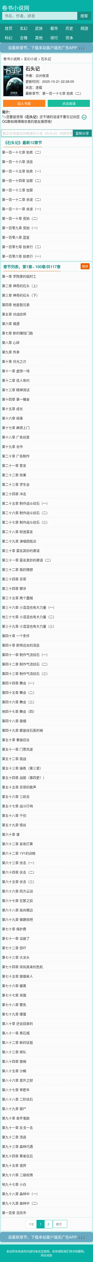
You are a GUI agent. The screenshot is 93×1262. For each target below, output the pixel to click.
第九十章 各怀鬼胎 (16, 1118)
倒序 (85, 266)
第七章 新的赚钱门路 (17, 333)
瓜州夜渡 (42, 75)
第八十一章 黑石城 (16, 1033)
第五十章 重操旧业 (16, 739)
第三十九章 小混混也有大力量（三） (29, 626)
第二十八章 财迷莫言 (17, 531)
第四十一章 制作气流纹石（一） (26, 654)
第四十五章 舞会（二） (19, 692)
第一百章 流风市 (14, 1212)
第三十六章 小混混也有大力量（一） (29, 607)
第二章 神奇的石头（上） (21, 285)
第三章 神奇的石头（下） (21, 295)
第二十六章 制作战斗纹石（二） (26, 512)
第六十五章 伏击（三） (19, 881)
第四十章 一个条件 (16, 635)
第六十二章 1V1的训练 (19, 853)
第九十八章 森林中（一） (21, 1193)
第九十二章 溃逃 (14, 1137)
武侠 (39, 28)
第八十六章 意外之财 (17, 1080)
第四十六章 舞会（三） (19, 701)
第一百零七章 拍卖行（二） (22, 246)
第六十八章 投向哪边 (17, 910)
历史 (69, 28)
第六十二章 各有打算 (17, 843)
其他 (39, 37)
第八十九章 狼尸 (14, 1108)
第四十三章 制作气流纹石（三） (26, 673)
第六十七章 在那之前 (17, 900)
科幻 (8, 37)
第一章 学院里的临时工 (19, 276)
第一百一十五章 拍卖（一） (22, 171)
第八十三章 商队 (14, 1051)
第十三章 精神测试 (16, 389)
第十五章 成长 (12, 408)
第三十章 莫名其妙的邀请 (21, 550)
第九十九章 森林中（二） (21, 1203)
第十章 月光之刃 (14, 361)
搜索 (84, 15)
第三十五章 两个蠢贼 (17, 597)
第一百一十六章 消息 (17, 161)
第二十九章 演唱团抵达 (19, 541)
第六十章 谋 (11, 834)
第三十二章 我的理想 (17, 569)
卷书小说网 (15, 8)
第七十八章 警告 (14, 1004)
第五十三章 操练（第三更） (22, 768)
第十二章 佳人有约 (16, 380)
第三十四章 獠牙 (14, 588)
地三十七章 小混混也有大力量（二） (29, 616)
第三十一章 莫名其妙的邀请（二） (27, 560)
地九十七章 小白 (14, 1184)
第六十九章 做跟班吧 (17, 919)
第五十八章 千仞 (14, 815)
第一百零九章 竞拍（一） (21, 227)
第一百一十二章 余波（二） (22, 199)
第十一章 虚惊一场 (16, 370)
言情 (23, 37)
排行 (54, 37)
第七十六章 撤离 (14, 985)
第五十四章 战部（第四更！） (24, 777)
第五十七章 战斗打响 (17, 805)
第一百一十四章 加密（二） (22, 180)
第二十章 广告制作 (16, 456)
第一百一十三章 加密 (17, 190)
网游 (84, 28)
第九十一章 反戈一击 (17, 1127)
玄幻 (23, 28)
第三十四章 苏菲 (14, 578)
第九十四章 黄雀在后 (17, 1155)
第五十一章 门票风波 (17, 749)
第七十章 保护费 (14, 928)
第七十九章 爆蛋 (14, 1014)
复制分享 (82, 133)
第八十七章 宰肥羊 (16, 1089)
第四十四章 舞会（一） (19, 683)
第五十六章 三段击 (16, 796)
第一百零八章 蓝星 (16, 237)
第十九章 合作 (12, 446)
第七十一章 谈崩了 (16, 938)
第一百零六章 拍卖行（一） (22, 256)
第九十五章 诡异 (14, 1165)
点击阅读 (69, 103)
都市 (54, 28)
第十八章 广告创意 (16, 437)
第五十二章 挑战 (14, 758)
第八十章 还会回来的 (17, 1023)
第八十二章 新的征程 (17, 1042)
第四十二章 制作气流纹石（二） (26, 664)
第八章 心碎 (11, 342)
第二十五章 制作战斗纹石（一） (26, 503)
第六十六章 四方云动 (17, 891)
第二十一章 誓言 (14, 465)
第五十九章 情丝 (14, 824)
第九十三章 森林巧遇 (17, 1146)
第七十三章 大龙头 (16, 957)
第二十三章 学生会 (16, 484)
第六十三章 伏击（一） (19, 862)
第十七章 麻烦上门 (16, 427)
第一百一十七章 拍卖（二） (62, 93)
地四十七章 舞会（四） (19, 711)
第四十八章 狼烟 (14, 720)
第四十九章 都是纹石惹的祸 (22, 730)
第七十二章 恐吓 (14, 947)
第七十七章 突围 (14, 995)
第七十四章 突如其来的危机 (22, 966)
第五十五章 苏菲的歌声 (19, 787)
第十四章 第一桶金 (16, 399)
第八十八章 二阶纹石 (17, 1099)
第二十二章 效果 (14, 474)
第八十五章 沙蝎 (14, 1070)
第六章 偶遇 (11, 323)
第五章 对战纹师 (14, 314)
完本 (69, 37)
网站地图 (46, 1255)
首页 (8, 28)
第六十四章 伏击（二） (19, 872)
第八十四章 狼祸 (14, 1061)
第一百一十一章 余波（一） (22, 208)
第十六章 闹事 (12, 418)
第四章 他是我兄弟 (16, 304)
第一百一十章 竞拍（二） (21, 218)
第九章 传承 (11, 351)
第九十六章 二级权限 (17, 1174)
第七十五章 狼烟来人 (17, 976)
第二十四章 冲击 (14, 493)
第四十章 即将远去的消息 (21, 645)
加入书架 (24, 103)
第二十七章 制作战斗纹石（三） (26, 522)
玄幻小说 (30, 58)
